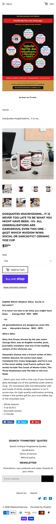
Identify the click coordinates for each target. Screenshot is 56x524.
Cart (51, 4)
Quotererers (28, 450)
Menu (9, 4)
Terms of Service (28, 454)
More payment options (15, 287)
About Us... (21, 493)
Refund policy (28, 457)
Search (33, 493)
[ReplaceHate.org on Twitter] (39, 499)
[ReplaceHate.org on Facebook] (45, 499)
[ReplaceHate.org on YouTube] (50, 499)
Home (5, 110)
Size (4, 254)
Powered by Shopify (40, 507)
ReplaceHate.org (18, 507)
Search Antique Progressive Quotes (28, 446)
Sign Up (47, 478)
